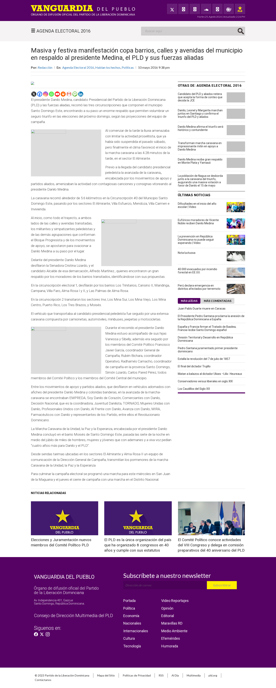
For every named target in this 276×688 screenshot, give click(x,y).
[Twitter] (172, 9)
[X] (33, 94)
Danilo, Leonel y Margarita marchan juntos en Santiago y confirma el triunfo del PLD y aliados (200, 113)
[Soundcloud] (206, 9)
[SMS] (74, 94)
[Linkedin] (80, 94)
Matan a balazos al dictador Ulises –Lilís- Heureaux (210, 373)
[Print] (63, 94)
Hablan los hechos (107, 67)
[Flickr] (217, 9)
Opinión (167, 608)
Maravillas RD (171, 623)
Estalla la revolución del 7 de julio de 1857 (204, 358)
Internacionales (135, 631)
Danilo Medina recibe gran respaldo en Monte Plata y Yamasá (200, 161)
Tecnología (132, 646)
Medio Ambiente (174, 631)
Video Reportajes (175, 600)
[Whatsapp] (51, 94)
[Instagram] (45, 94)
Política (129, 608)
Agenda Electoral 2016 (78, 67)
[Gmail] (69, 94)
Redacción (45, 67)
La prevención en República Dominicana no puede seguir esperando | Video (196, 239)
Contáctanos (43, 680)
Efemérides (170, 638)
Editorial (167, 616)
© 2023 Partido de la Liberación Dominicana (62, 675)
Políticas (128, 67)
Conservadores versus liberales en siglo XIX (205, 381)
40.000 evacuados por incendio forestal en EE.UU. (197, 271)
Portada (129, 600)
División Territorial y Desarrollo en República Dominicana (205, 339)
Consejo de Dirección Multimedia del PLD (73, 615)
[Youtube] (57, 94)
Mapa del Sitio (106, 675)
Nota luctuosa (186, 252)
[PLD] (240, 9)
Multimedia (194, 675)
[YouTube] (195, 9)
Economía (131, 616)
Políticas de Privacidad (137, 675)
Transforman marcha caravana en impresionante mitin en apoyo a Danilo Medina (200, 146)
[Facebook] (183, 9)
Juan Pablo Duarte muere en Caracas (201, 308)
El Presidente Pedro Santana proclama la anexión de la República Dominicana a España (211, 317)
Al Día (175, 675)
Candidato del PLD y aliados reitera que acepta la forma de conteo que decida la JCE (200, 97)
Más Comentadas (217, 300)
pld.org (213, 675)
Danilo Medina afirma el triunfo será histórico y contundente (200, 128)
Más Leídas (189, 300)
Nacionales (132, 623)
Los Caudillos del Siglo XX (194, 388)
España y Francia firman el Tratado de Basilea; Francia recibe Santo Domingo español (207, 328)
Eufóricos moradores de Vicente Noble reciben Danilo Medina (198, 221)
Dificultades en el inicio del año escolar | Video (197, 205)
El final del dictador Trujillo (194, 366)
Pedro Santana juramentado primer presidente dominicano (208, 350)
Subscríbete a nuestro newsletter (167, 575)
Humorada (169, 646)
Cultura (129, 638)
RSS (161, 675)
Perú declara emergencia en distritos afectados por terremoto (199, 287)
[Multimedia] (229, 9)
